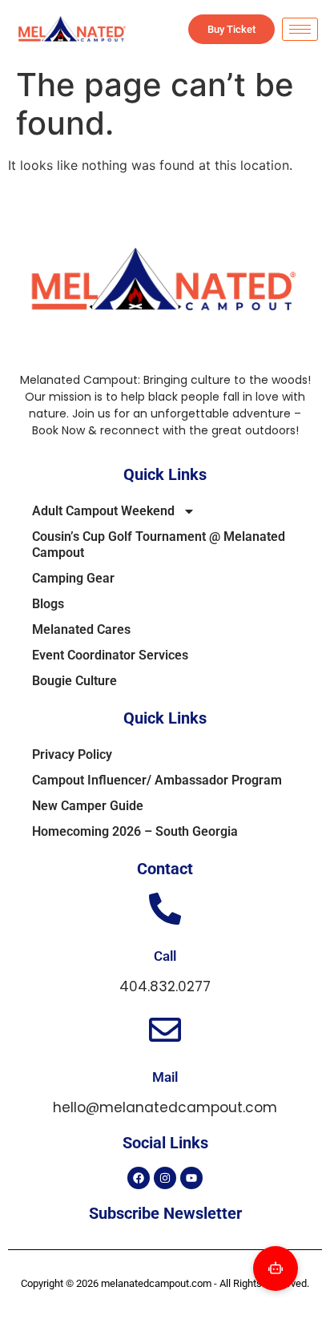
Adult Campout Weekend (103, 510)
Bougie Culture (74, 680)
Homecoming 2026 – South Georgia (135, 831)
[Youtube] (191, 1178)
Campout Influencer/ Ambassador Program (157, 780)
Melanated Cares (81, 629)
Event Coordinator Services (110, 655)
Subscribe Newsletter (165, 1213)
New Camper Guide (87, 805)
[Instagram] (165, 1178)
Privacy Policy (72, 754)
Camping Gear (73, 578)
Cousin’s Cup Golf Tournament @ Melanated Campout (158, 544)
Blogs (48, 603)
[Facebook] (138, 1178)
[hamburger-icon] (300, 29)
